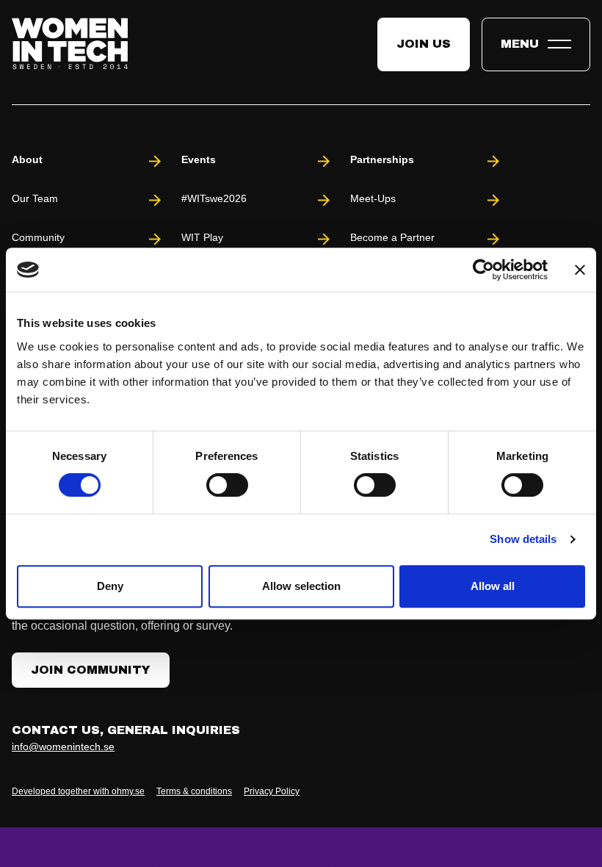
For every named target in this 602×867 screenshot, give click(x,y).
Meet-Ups (373, 198)
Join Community (90, 669)
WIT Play (202, 237)
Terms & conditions (194, 791)
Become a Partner (392, 237)
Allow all (493, 586)
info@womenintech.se (63, 746)
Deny (110, 586)
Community (38, 237)
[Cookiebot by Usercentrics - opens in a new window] (483, 270)
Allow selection (301, 586)
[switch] (227, 485)
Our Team (35, 198)
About (27, 159)
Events (198, 159)
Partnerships (382, 159)
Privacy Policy (272, 791)
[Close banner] (580, 270)
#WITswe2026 (214, 198)
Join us (423, 43)
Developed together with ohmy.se (78, 791)
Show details (523, 539)
